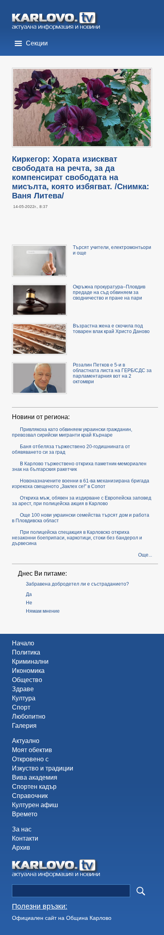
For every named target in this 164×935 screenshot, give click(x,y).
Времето (24, 814)
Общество (27, 679)
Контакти (25, 838)
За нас (21, 829)
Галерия (24, 725)
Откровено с (30, 759)
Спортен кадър (34, 786)
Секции (37, 43)
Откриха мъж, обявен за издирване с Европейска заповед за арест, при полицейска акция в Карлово (81, 500)
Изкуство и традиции (42, 768)
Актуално (25, 740)
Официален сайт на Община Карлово (61, 918)
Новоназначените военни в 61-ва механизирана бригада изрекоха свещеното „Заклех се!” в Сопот (80, 483)
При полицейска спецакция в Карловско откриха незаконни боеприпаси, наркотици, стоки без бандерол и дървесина (77, 537)
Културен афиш (35, 805)
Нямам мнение (43, 611)
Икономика (28, 670)
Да (29, 594)
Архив (21, 847)
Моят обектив (32, 750)
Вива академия (34, 777)
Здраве (23, 689)
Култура (23, 698)
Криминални (30, 661)
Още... (145, 555)
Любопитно (28, 716)
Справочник (30, 795)
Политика (26, 652)
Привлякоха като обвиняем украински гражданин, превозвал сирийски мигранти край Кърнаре (72, 432)
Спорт (21, 707)
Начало (23, 643)
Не (29, 603)
